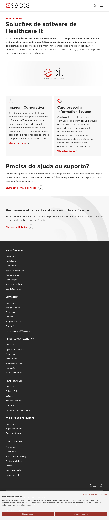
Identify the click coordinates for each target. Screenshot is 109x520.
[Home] (18, 5)
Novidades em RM (14, 373)
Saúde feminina (13, 289)
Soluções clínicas (14, 307)
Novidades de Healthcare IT (19, 410)
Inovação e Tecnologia (17, 456)
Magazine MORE (14, 475)
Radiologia (11, 261)
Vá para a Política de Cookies (94, 495)
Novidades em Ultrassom (18, 331)
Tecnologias (11, 359)
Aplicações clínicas (15, 349)
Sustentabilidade (14, 461)
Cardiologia (11, 280)
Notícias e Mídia (13, 470)
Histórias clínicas (14, 400)
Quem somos (12, 452)
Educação (10, 326)
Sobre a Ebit (12, 391)
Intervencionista (14, 284)
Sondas (9, 317)
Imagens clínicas (14, 321)
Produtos (10, 312)
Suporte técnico (14, 428)
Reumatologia (12, 275)
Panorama (11, 256)
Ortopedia (11, 265)
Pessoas (9, 466)
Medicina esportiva (15, 270)
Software (10, 396)
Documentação (13, 433)
